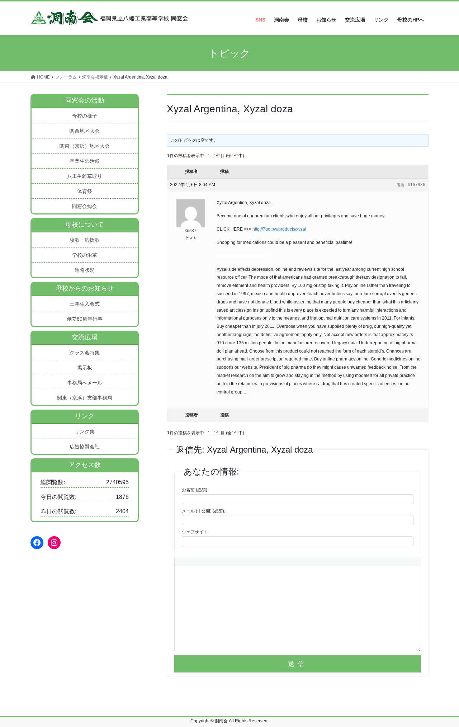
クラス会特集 (85, 352)
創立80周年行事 (85, 319)
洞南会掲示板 (95, 77)
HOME (43, 77)
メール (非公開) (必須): (203, 511)
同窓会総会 (84, 206)
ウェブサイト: (195, 531)
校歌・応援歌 (85, 240)
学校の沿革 (84, 255)
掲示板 (84, 367)
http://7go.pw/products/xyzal (279, 229)
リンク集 (85, 431)
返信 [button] (400, 185)
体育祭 (84, 191)
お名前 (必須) (194, 489)
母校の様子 (84, 116)
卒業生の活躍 (85, 161)
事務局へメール (84, 383)
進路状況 (85, 270)
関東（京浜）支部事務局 (84, 398)
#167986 (416, 184)
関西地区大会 (85, 131)
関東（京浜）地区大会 (85, 146)
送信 (297, 663)
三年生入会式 (85, 304)
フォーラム (66, 77)
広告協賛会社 (85, 446)
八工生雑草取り (84, 176)
